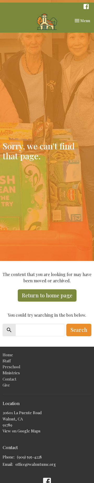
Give (6, 385)
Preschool (11, 366)
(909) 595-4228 (29, 457)
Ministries (11, 372)
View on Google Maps (21, 430)
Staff (7, 360)
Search (78, 329)
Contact (9, 379)
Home (8, 354)
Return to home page (47, 295)
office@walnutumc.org (35, 464)
